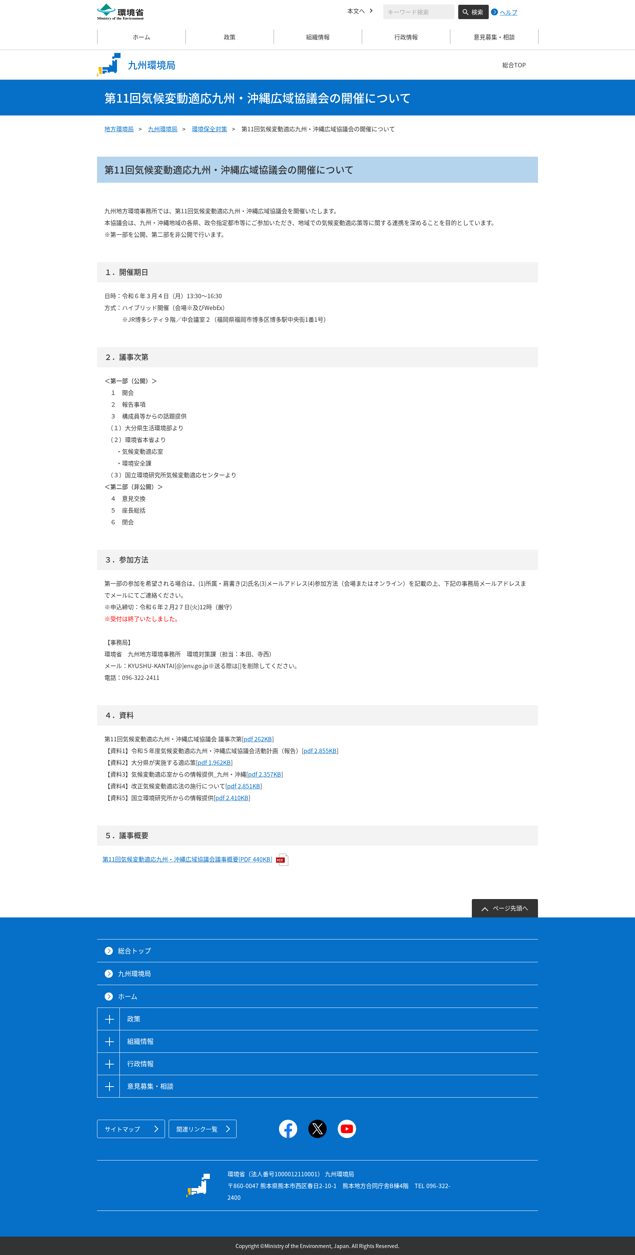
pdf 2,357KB (264, 774)
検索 (477, 11)
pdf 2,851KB (243, 785)
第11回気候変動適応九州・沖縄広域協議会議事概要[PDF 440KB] (187, 859)
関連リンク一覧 (197, 1128)
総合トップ (134, 951)
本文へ (356, 10)
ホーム (141, 36)
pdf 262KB (258, 738)
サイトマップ (122, 1128)
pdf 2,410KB (231, 797)
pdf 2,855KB (320, 750)
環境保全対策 (209, 128)
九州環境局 (162, 128)
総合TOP (514, 64)
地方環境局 (119, 128)
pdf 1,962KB (214, 762)
